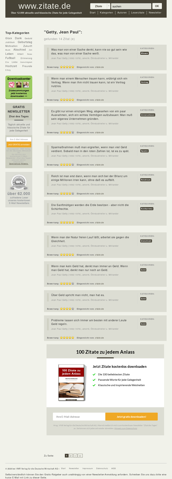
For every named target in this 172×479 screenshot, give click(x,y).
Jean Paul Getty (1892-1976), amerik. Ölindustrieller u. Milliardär (84, 58)
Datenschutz (102, 468)
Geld (143, 269)
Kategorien (106, 12)
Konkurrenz (147, 208)
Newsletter (155, 12)
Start (93, 12)
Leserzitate (137, 12)
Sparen (144, 151)
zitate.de (99, 67)
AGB (113, 468)
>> (80, 455)
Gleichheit (146, 241)
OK (157, 6)
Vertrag (144, 82)
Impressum (87, 468)
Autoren (122, 12)
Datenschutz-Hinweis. (19, 163)
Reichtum (145, 179)
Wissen (144, 53)
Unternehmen (148, 115)
